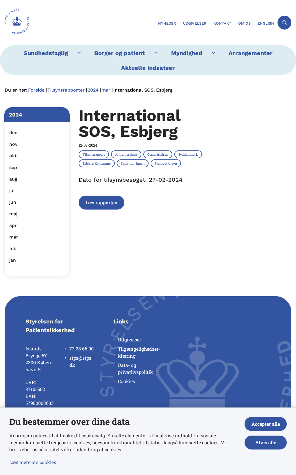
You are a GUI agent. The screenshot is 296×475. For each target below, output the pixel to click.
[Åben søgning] (284, 23)
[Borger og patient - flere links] (155, 52)
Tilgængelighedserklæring (139, 352)
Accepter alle (265, 424)
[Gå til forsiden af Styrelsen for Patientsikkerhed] (77, 22)
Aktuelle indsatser (148, 67)
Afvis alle (265, 442)
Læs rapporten (101, 202)
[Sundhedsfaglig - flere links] (78, 52)
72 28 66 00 (81, 348)
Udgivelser (129, 339)
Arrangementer (251, 53)
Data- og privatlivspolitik (135, 368)
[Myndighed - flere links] (212, 52)
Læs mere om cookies (32, 462)
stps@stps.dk (80, 361)
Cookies (126, 381)
